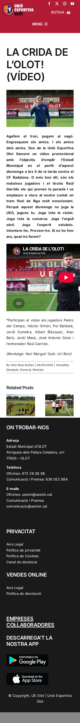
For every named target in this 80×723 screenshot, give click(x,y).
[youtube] (72, 3)
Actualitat (62, 365)
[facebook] (49, 3)
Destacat (12, 369)
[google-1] (27, 656)
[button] (9, 405)
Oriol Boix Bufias (22, 365)
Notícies (38, 369)
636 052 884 (57, 479)
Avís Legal (14, 544)
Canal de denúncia (21, 562)
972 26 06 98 (33, 473)
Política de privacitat (23, 550)
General (25, 369)
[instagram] (64, 3)
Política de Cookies (22, 556)
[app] (27, 674)
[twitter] (57, 3)
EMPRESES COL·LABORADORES (30, 622)
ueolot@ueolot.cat (37, 494)
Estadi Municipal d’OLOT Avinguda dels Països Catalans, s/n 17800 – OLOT (35, 452)
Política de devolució (23, 593)
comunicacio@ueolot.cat (26, 506)
